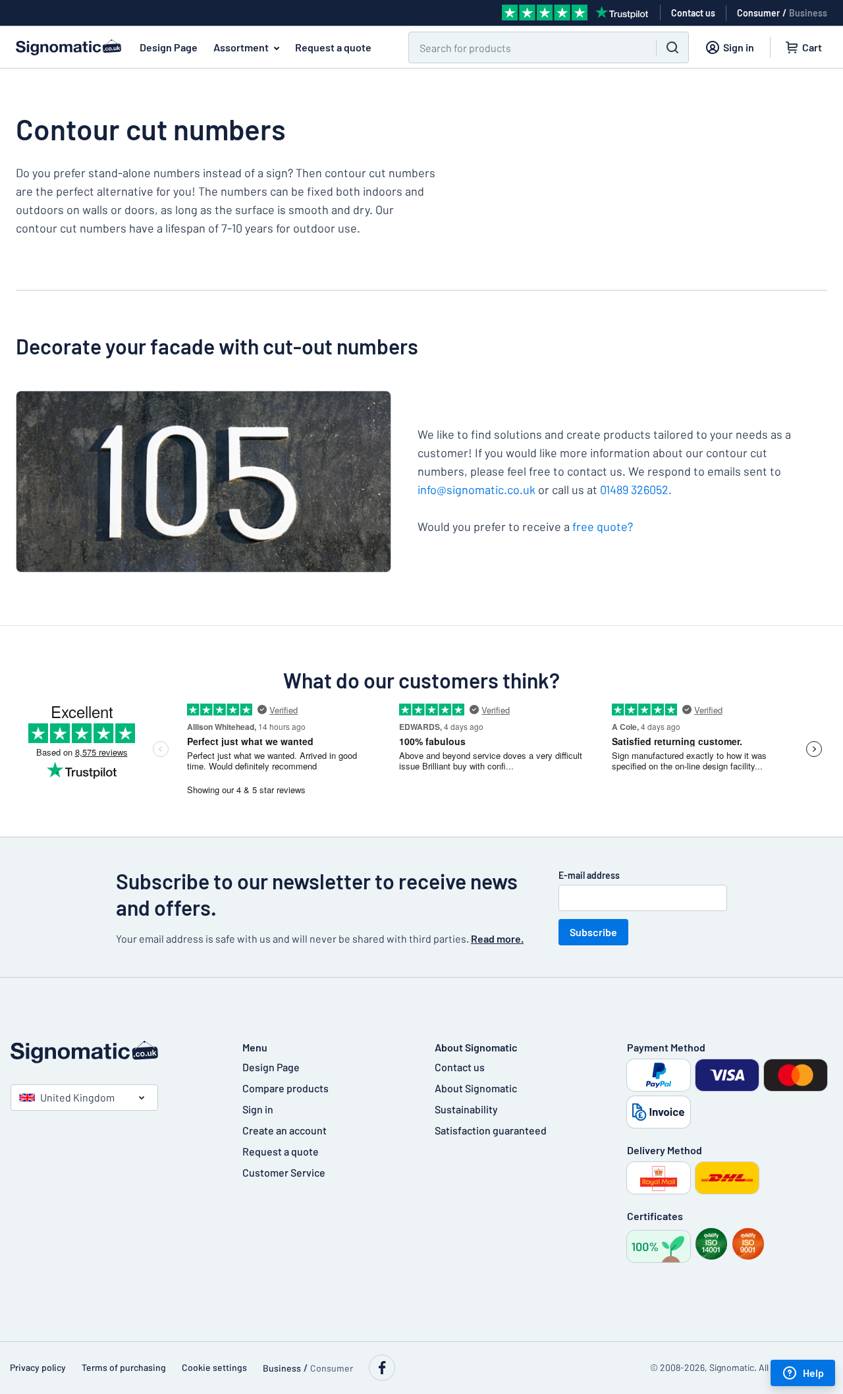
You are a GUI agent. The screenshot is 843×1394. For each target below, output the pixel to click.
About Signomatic (476, 1088)
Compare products (285, 1088)
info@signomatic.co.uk (476, 489)
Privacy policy (38, 1367)
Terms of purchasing (124, 1367)
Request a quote (333, 47)
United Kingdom (77, 1097)
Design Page (169, 47)
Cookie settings (214, 1367)
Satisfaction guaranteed (491, 1130)
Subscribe (593, 932)
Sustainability (466, 1109)
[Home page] (113, 1052)
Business (808, 12)
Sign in (257, 1109)
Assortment (241, 47)
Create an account (284, 1130)
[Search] (672, 47)
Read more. (497, 938)
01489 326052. (636, 489)
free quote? (602, 526)
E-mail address (589, 875)
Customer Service (283, 1172)
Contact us (460, 1067)
